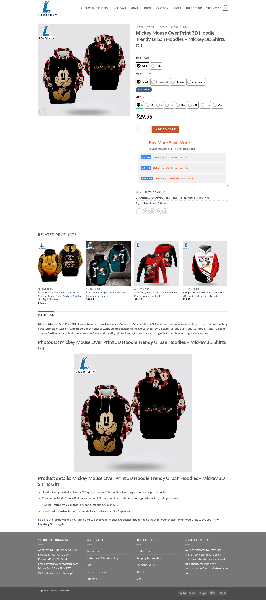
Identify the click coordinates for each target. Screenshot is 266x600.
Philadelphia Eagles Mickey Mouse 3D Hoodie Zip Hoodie (107, 294)
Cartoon (162, 8)
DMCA (140, 572)
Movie (134, 8)
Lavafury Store (47, 524)
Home (139, 26)
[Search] (81, 8)
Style (139, 57)
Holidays (120, 8)
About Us (93, 551)
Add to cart (166, 129)
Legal (139, 578)
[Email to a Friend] (152, 211)
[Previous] (38, 276)
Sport (177, 8)
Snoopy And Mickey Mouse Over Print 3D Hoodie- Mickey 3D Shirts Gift (204, 294)
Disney (163, 26)
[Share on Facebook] (139, 211)
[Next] (227, 276)
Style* (139, 73)
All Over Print (155, 197)
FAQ (90, 564)
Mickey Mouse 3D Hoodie (153, 203)
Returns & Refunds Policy (102, 558)
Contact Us (143, 551)
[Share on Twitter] (146, 211)
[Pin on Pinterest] (159, 211)
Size (138, 96)
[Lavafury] (56, 8)
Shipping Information (149, 558)
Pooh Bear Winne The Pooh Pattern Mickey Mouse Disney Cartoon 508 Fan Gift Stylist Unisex (60, 296)
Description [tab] (46, 315)
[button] (217, 8)
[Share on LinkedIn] (165, 211)
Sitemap (92, 578)
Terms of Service (97, 572)
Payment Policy (145, 564)
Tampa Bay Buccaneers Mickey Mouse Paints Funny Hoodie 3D (155, 294)
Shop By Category (97, 8)
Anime (147, 8)
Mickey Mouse (180, 26)
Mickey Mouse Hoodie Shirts (194, 197)
